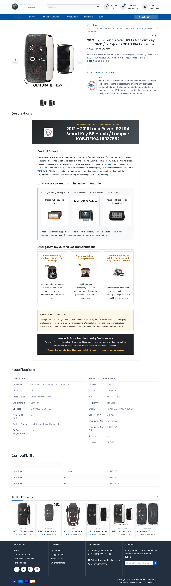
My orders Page (58, 563)
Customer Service (22, 554)
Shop (94, 25)
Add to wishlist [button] (97, 72)
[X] (23, 569)
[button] (146, 17)
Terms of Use (20, 563)
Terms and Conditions (24, 558)
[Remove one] (90, 67)
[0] (106, 7)
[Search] (98, 7)
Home (16, 550)
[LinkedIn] (30, 569)
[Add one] (100, 67)
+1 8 (93, 564)
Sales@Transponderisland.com (105, 560)
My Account (56, 550)
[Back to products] (155, 36)
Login (90, 60)
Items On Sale (57, 558)
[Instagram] (37, 569)
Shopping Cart (57, 554)
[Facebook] (17, 569)
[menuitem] (19, 17)
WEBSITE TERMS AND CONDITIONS (136, 582)
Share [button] (111, 72)
